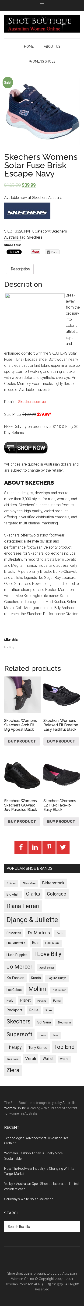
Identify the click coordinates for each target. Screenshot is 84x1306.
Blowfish (13, 894)
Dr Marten (14, 933)
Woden (64, 1059)
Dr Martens (39, 932)
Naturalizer (59, 990)
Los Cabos (14, 990)
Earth (60, 933)
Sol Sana (44, 1022)
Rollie (33, 1010)
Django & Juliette (32, 920)
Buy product (22, 741)
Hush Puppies (17, 955)
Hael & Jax (52, 943)
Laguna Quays (57, 978)
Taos (42, 1035)
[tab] (20, 269)
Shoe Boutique (42, 23)
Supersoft (19, 1034)
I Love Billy (47, 954)
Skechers (34, 237)
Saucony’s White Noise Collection (28, 1199)
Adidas (11, 883)
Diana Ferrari (23, 906)
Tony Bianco (37, 1048)
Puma (57, 1000)
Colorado (56, 894)
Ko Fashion (15, 978)
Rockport (14, 1010)
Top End (64, 1047)
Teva (55, 1035)
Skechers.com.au (32, 402)
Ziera (13, 1070)
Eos (35, 942)
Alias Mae (28, 883)
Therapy (14, 1047)
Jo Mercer (19, 966)
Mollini (37, 988)
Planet (25, 1000)
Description (20, 269)
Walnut (48, 1059)
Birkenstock (53, 883)
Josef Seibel (46, 967)
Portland (41, 1000)
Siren (48, 1010)
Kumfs (36, 978)
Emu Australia (16, 943)
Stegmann (64, 1022)
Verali (30, 1058)
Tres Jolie (12, 1059)
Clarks (33, 894)
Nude (10, 1000)
